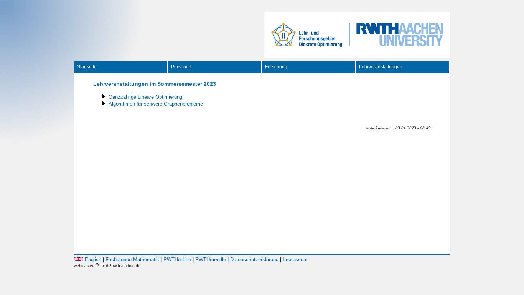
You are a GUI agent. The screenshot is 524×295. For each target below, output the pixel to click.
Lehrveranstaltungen (380, 67)
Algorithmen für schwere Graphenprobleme (156, 104)
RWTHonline (177, 259)
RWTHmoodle (210, 259)
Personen (181, 67)
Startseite (87, 67)
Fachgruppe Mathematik (132, 259)
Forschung (276, 67)
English (93, 259)
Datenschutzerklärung (254, 259)
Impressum (295, 259)
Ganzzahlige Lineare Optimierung (145, 97)
